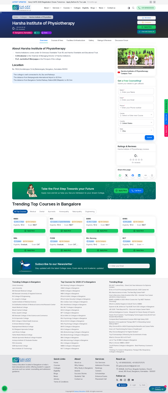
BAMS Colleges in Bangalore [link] (70, 291)
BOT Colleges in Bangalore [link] (70, 348)
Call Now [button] (138, 191)
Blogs (93, 8)
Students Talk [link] (80, 376)
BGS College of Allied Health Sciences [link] (25, 321)
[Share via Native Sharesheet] (152, 175)
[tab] (44, 40)
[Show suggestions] (151, 114)
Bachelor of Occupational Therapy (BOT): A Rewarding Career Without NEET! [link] (130, 323)
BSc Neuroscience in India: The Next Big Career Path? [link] (127, 292)
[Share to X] (126, 175)
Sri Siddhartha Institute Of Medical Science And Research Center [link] (33, 304)
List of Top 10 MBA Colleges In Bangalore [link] (123, 340)
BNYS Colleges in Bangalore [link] (70, 326)
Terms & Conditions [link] (61, 382)
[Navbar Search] (133, 8)
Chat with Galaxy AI (147, 31)
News (101, 8)
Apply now (166, 129)
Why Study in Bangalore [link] (84, 368)
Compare (148, 22)
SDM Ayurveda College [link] (20, 346)
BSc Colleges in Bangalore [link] (70, 343)
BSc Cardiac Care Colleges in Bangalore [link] (74, 302)
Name (121, 90)
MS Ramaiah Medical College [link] (22, 291)
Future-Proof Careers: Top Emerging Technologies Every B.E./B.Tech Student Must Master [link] (132, 316)
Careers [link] (98, 371)
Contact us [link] (111, 8)
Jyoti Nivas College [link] (18, 332)
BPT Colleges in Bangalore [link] (70, 313)
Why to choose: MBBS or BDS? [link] (119, 343)
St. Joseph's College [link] (19, 299)
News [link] (56, 376)
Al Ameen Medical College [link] (21, 324)
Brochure (148, 18)
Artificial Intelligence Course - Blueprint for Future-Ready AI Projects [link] (132, 312)
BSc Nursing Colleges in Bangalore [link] (72, 285)
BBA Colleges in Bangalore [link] (70, 337)
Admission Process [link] (102, 365)
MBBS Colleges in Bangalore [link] (70, 346)
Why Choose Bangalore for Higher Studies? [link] (123, 332)
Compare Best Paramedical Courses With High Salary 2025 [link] (128, 319)
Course (122, 113)
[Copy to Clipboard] (145, 175)
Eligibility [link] (85, 8)
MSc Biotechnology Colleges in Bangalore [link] (75, 332)
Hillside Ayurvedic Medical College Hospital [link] (27, 337)
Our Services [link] (100, 362)
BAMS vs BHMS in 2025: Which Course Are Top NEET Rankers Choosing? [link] (129, 300)
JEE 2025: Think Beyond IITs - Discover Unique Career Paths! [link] (129, 309)
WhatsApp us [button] (166, 105)
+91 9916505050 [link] (125, 363)
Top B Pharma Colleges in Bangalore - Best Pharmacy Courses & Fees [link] (130, 346)
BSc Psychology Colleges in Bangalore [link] (74, 318)
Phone (122, 105)
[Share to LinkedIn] (139, 175)
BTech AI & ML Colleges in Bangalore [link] (73, 296)
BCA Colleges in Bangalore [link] (70, 329)
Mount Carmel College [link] (19, 310)
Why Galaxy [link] (79, 365)
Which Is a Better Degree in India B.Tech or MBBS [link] (125, 304)
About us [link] (78, 362)
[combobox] (134, 115)
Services (56, 8)
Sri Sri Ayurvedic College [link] (20, 318)
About (46, 8)
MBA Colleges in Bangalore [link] (70, 293)
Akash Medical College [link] (20, 307)
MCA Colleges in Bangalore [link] (70, 310)
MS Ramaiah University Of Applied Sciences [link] (27, 293)
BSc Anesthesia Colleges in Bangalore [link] (73, 304)
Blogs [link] (56, 373)
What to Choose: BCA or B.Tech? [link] (120, 337)
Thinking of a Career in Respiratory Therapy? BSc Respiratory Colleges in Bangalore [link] (129, 351)
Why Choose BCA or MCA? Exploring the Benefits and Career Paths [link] (131, 326)
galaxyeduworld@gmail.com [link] (129, 366)
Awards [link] (77, 371)
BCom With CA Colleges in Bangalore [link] (73, 315)
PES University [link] (17, 343)
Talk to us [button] (166, 117)
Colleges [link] (77, 8)
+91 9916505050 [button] (147, 8)
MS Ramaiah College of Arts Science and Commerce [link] (30, 315)
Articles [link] (56, 379)
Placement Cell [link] (101, 379)
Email (121, 98)
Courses (66, 8)
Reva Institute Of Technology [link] (22, 348)
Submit (149, 137)
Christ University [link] (17, 285)
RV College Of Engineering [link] (21, 296)
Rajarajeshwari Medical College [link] (22, 326)
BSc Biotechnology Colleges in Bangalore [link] (75, 335)
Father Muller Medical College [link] (22, 335)
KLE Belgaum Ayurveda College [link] (22, 329)
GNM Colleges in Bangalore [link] (70, 288)
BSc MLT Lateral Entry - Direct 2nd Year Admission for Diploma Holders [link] (130, 286)
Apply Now (148, 27)
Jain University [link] (17, 288)
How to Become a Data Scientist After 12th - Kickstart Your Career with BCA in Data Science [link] (131, 296)
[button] (4, 388)
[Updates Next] (154, 2)
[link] (21, 8)
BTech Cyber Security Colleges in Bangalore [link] (75, 299)
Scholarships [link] (100, 373)
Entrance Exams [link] (101, 376)
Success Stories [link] (81, 373)
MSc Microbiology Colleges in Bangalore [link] (74, 340)
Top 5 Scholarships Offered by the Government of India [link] (128, 334)
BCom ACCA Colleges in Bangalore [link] (72, 321)
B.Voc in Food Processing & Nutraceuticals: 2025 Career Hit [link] (129, 290)
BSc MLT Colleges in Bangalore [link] (71, 307)
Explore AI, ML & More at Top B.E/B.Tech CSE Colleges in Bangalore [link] (131, 306)
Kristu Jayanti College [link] (19, 313)
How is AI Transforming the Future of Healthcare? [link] (125, 329)
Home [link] (56, 362)
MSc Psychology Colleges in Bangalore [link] (74, 324)
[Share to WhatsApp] (120, 175)
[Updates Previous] (150, 2)
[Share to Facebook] (133, 175)
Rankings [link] (98, 368)
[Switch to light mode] (128, 8)
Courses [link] (57, 365)
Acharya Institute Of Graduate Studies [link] (24, 340)
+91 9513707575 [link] (138, 363)
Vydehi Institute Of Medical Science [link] (24, 302)
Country (122, 121)
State (121, 129)
